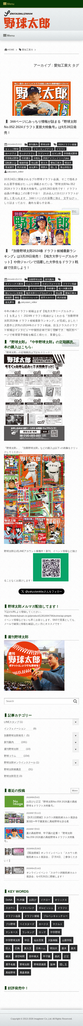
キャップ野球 (12, 149)
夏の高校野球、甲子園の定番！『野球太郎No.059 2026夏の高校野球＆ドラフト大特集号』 (39, 837)
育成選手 (9, 167)
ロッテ (42, 932)
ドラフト (60, 149)
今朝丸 (36, 158)
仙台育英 (39, 940)
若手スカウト (47, 297)
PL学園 (21, 900)
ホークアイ (10, 153)
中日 (27, 940)
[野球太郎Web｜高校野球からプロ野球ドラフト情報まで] (27, 16)
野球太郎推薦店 (12, 769)
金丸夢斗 (33, 167)
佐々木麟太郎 (65, 288)
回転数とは (10, 163)
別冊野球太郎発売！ (15, 735)
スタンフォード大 (51, 284)
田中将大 (34, 956)
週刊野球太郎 (11, 749)
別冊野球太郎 (35, 279)
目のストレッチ (30, 297)
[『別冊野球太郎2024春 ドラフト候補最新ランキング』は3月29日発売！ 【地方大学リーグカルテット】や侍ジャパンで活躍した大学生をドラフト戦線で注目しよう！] (41, 228)
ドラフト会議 (13, 916)
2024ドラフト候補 (67, 144)
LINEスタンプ (11, 722)
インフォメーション (15, 728)
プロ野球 (10, 924)
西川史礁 (21, 167)
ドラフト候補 (32, 916)
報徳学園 (23, 163)
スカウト (26, 149)
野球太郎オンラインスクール (19, 762)
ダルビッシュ (46, 908)
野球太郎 (45, 144)
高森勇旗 (24, 972)
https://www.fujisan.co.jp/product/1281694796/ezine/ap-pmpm (37, 615)
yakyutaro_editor (15, 171)
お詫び (32, 900)
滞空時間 (20, 956)
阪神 (52, 964)
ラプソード (43, 153)
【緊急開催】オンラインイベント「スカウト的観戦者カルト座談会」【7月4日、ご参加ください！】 (41, 857)
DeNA (9, 900)
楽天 (73, 948)
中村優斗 (26, 158)
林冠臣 (8, 297)
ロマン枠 (56, 153)
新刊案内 (33, 144)
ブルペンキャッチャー (56, 916)
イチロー (45, 900)
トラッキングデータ (43, 149)
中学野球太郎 (13, 940)
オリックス (61, 900)
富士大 (44, 163)
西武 (57, 956)
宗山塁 (34, 163)
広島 (17, 948)
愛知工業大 (56, 163)
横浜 (8, 956)
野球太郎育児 (11, 776)
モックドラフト (27, 153)
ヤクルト (57, 924)
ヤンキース (12, 932)
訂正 (66, 956)
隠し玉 (54, 167)
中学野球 (55, 932)
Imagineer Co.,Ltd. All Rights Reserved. (53, 1019)
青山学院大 (65, 167)
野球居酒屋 (40, 964)
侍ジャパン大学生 (14, 293)
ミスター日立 (37, 288)
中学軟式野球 (12, 158)
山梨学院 (67, 940)
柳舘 (17, 297)
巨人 (8, 948)
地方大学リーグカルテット (39, 293)
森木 (64, 948)
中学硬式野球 (70, 153)
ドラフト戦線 (69, 284)
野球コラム (10, 755)
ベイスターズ (27, 924)
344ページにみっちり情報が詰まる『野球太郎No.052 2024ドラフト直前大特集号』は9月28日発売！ (40, 127)
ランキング (28, 932)
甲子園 (46, 956)
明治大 (68, 163)
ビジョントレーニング (16, 288)
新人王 (27, 948)
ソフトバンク (27, 908)
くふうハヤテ (32, 284)
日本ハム (41, 948)
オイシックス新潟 (14, 284)
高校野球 (10, 972)
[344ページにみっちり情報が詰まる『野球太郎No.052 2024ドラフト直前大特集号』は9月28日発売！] (41, 98)
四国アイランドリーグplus (56, 158)
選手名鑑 (10, 964)
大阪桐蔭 (53, 940)
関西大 (44, 167)
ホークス (43, 924)
